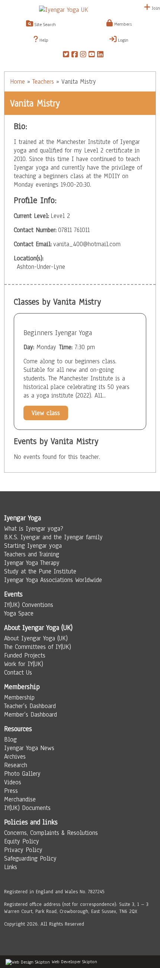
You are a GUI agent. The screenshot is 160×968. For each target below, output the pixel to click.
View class (46, 413)
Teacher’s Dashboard (30, 706)
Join (155, 8)
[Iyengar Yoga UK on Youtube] (92, 55)
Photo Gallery (22, 773)
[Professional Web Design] (28, 961)
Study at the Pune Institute (40, 571)
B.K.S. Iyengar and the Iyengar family (53, 537)
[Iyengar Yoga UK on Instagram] (83, 55)
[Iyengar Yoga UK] (80, 10)
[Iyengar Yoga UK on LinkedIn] (100, 55)
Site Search (44, 25)
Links (10, 867)
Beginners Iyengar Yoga (57, 332)
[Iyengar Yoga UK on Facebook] (74, 55)
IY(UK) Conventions (28, 605)
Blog (10, 739)
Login (122, 40)
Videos (12, 782)
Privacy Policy (23, 850)
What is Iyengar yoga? (33, 528)
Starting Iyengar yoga (33, 545)
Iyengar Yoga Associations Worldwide (53, 580)
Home (17, 81)
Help (43, 40)
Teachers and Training (31, 554)
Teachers (43, 81)
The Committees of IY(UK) (37, 647)
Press (11, 791)
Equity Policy (21, 841)
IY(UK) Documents (27, 808)
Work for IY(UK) (23, 664)
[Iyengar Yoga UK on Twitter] (66, 55)
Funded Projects (24, 655)
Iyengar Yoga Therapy (32, 563)
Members (122, 24)
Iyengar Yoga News (29, 748)
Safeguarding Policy (30, 858)
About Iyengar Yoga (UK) (36, 638)
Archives (15, 756)
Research (15, 765)
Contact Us (18, 672)
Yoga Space (18, 613)
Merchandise (20, 799)
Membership (19, 697)
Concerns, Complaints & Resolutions (51, 833)
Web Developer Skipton (74, 962)
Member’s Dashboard (30, 714)
